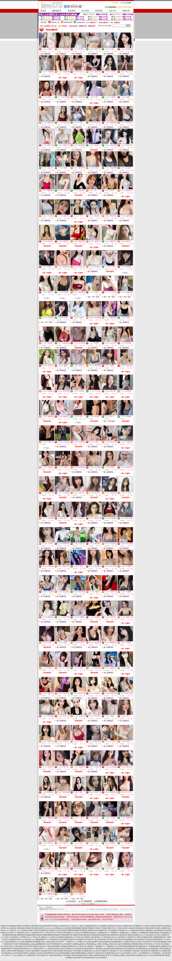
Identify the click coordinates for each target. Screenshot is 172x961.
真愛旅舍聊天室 (67, 935)
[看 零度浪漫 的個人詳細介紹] (78, 465)
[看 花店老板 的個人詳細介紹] (62, 389)
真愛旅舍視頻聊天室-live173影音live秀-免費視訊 (77, 946)
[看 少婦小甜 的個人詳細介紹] (93, 765)
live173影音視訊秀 (51, 939)
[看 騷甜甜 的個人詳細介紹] (62, 239)
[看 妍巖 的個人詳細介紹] (93, 166)
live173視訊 (71, 926)
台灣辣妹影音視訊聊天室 (20, 948)
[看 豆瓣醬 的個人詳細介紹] (78, 615)
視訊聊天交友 (53, 930)
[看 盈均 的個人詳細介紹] (78, 415)
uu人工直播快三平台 (80, 942)
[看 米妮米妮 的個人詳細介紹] (78, 867)
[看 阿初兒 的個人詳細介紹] (46, 666)
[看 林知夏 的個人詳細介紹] (125, 341)
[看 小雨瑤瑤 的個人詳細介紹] (62, 189)
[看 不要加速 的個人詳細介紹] (62, 867)
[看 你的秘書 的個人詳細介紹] (46, 714)
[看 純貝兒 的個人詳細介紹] (78, 364)
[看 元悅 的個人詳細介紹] (109, 47)
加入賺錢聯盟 (86, 901)
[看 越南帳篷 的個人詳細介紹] (46, 189)
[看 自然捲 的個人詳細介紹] (125, 166)
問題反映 (126, 11)
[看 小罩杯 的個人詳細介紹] (109, 265)
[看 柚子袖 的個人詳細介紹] (62, 765)
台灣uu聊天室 (101, 939)
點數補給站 (56, 11)
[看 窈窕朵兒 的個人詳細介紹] (125, 465)
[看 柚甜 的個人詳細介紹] (109, 189)
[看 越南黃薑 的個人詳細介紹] (62, 341)
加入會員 (85, 11)
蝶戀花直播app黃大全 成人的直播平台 (119, 953)
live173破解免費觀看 (38, 939)
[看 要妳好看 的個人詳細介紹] (93, 516)
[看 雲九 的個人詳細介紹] (93, 95)
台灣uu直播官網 (78, 939)
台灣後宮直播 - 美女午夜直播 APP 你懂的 (40, 955)
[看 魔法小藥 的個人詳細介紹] (62, 564)
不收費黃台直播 (128, 942)
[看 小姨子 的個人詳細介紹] (93, 440)
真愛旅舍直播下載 (156, 933)
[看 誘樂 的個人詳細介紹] (93, 341)
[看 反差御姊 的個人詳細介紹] (109, 765)
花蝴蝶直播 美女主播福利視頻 (161, 951)
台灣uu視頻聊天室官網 (65, 939)
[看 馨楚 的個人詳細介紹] (109, 364)
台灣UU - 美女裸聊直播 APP (141, 953)
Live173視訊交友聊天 (121, 928)
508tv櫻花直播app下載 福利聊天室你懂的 (14, 953)
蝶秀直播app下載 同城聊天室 (73, 951)
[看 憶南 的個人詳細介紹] (125, 316)
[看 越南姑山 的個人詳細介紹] (46, 615)
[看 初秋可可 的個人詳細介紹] (125, 143)
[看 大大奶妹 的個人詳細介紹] (109, 290)
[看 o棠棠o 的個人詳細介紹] (109, 816)
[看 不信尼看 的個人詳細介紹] (109, 542)
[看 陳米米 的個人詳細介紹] (62, 841)
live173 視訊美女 (11, 930)
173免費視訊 (133, 933)
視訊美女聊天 (112, 926)
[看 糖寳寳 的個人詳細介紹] (46, 290)
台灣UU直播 (147, 944)
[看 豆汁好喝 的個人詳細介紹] (109, 564)
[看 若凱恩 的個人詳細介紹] (46, 341)
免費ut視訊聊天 (39, 928)
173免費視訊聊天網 (89, 926)
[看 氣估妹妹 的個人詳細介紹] (62, 590)
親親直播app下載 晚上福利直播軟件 (28, 951)
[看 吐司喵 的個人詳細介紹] (93, 714)
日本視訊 (98, 928)
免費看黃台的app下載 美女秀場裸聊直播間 (150, 955)
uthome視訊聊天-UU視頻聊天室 (124, 937)
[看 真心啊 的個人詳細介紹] (109, 389)
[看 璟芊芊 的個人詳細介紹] (62, 892)
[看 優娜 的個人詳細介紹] (93, 590)
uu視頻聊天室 (101, 930)
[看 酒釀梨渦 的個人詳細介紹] (46, 816)
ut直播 (52, 942)
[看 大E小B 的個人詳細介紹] (125, 790)
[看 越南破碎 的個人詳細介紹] (109, 316)
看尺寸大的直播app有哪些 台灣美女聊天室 (122, 955)
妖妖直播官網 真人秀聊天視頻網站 (52, 951)
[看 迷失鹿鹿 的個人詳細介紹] (78, 590)
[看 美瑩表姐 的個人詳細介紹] (46, 564)
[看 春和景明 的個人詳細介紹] (125, 841)
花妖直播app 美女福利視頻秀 (105, 948)
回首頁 (43, 11)
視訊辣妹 (55, 926)
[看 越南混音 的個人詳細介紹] (78, 95)
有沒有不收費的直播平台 (54, 944)
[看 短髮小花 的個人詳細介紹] (46, 440)
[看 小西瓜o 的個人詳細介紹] (46, 542)
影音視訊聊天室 (46, 926)
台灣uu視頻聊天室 (113, 930)
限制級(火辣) (55, 22)
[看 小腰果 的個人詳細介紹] (109, 95)
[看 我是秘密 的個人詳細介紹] (109, 166)
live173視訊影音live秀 (20, 933)
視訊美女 (142, 930)
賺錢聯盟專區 (102, 901)
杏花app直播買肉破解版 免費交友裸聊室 (67, 953)
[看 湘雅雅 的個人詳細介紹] (125, 415)
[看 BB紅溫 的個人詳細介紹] (93, 121)
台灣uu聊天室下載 (90, 939)
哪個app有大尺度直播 (74, 948)
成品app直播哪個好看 (38, 944)
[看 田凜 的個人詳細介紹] (125, 740)
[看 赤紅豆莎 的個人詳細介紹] (125, 765)
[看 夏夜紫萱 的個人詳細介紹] (109, 790)
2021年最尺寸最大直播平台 (143, 942)
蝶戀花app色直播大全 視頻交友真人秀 (93, 953)
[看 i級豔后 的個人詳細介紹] (78, 892)
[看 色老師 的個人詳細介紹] (93, 265)
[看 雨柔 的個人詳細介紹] (125, 867)
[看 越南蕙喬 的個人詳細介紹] (109, 121)
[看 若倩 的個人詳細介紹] (93, 290)
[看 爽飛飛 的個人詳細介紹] (93, 542)
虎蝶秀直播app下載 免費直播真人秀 (149, 948)
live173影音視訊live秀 (35, 933)
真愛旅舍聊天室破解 (23, 935)
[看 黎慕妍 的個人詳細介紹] (93, 867)
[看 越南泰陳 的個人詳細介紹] (78, 290)
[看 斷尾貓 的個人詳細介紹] (125, 265)
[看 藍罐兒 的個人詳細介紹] (93, 143)
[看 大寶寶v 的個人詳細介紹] (125, 564)
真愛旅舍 (84, 930)
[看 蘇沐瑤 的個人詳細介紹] (78, 189)
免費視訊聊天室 (35, 926)
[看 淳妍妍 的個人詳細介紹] (62, 740)
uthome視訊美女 (11, 928)
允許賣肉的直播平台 (88, 948)
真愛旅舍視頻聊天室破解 (39, 935)
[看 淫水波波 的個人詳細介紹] (78, 341)
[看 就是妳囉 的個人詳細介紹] (62, 70)
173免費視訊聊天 (143, 933)
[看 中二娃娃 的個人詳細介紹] (62, 666)
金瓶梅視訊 (149, 930)
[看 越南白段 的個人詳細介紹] (109, 590)
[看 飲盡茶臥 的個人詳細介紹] (109, 691)
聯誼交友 (93, 933)
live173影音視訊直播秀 (8, 942)
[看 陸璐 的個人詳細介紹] (125, 95)
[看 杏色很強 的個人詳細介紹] (93, 564)
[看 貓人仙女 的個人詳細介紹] (125, 70)
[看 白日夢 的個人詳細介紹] (78, 641)
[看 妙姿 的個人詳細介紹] (93, 816)
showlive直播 (20, 942)
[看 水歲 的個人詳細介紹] (62, 316)
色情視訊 (168, 930)
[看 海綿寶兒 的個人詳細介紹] (78, 714)
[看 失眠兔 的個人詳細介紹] (125, 641)
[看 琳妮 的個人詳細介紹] (46, 265)
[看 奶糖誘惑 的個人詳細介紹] (109, 516)
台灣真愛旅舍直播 (137, 944)
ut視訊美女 (131, 928)
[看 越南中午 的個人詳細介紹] (93, 239)
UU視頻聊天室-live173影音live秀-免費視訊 (33, 937)
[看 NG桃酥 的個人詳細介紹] (46, 316)
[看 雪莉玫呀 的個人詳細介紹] (46, 740)
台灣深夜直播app (90, 944)
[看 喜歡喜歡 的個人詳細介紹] (125, 364)
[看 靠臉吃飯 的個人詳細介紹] (109, 491)
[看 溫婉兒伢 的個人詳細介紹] (78, 765)
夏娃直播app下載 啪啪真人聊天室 (65, 955)
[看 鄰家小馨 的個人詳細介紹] (46, 143)
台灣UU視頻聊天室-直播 (12, 939)
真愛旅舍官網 (5, 926)
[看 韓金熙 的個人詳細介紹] (93, 415)
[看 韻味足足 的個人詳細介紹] (46, 765)
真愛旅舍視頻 (96, 935)
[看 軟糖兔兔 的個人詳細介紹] (62, 542)
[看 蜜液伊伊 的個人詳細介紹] (62, 816)
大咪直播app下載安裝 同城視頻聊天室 (41, 953)
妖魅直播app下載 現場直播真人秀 (126, 948)
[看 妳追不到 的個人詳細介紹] (93, 364)
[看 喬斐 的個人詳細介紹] (109, 714)
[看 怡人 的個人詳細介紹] (109, 415)
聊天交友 (120, 926)
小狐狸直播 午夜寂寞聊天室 (141, 951)
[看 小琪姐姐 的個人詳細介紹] (62, 440)
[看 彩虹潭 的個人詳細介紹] (46, 166)
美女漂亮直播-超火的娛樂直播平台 (111, 942)
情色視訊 (4, 933)
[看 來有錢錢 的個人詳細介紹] (62, 95)
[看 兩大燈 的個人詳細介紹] (78, 491)
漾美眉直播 (36, 942)
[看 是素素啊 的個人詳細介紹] (78, 440)
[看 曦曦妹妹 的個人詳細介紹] (109, 641)
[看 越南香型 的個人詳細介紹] (93, 47)
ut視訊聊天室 (63, 926)
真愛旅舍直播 (105, 935)
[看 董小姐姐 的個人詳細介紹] (125, 516)
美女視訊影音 (62, 930)
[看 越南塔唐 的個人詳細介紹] (62, 265)
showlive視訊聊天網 (66, 928)
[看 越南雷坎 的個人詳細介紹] (62, 415)
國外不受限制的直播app (23, 944)
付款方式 (112, 11)
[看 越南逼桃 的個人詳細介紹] (125, 214)
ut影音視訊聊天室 (159, 930)
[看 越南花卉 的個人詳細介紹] (125, 189)
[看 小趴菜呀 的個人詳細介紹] (46, 214)
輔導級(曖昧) (68, 22)
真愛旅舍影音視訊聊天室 (25, 928)
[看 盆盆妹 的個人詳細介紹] (46, 47)
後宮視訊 (122, 930)
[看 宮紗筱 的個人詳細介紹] (109, 615)
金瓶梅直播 (28, 942)
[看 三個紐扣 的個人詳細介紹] (125, 440)
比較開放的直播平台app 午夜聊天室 (95, 957)
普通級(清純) (81, 22)
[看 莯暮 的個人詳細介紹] (78, 666)
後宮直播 (159, 939)
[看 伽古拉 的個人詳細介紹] (125, 239)
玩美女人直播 (45, 942)
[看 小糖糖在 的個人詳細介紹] (46, 70)
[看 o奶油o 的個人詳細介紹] (62, 465)
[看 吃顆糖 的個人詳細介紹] (78, 516)
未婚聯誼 (85, 928)
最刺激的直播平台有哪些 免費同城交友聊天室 (92, 955)
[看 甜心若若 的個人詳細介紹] (46, 491)
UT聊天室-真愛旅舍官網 (144, 937)
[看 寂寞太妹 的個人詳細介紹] (78, 691)
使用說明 (99, 11)
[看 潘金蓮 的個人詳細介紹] (93, 214)
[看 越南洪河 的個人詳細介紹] (109, 239)
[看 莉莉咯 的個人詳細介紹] (46, 239)
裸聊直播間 (77, 928)
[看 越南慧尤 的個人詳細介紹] (46, 691)
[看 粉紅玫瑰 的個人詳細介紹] (109, 440)
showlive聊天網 (55, 928)
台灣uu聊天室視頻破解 (124, 939)
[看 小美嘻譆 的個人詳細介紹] (62, 491)
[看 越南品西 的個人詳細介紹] (46, 121)
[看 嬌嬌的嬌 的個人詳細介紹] (125, 290)
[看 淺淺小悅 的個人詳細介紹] (62, 143)
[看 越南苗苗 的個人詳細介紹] (78, 239)
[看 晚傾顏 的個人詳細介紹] (62, 290)
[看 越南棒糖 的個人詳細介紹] (125, 816)
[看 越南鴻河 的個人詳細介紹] (93, 70)
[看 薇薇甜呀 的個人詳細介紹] (62, 121)
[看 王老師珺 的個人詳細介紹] (46, 590)
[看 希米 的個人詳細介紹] (78, 841)
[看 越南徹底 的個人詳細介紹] (93, 641)
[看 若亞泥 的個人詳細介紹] (46, 841)
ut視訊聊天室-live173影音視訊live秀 (102, 937)
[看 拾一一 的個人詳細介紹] (93, 189)
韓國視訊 (91, 928)
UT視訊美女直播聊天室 (40, 930)
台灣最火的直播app (103, 944)
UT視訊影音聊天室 (107, 928)
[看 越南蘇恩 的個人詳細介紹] (46, 415)
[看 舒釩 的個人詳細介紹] (125, 666)
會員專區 (72, 11)
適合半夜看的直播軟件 (160, 942)
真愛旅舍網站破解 (10, 935)
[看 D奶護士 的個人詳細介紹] (93, 691)
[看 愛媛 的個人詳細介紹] (62, 364)
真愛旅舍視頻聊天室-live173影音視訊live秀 (142, 935)
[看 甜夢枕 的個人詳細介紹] (109, 841)
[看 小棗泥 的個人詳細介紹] (78, 816)
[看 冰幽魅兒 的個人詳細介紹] (46, 389)
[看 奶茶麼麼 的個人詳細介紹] (62, 790)
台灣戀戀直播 (125, 944)
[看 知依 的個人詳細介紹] (46, 641)
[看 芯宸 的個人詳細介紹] (78, 740)
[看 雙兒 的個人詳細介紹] (46, 95)
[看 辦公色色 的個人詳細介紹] (125, 691)
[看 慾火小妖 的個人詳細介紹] (62, 714)
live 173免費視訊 (112, 933)
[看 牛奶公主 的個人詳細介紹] (46, 364)
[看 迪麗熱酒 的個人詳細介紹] (125, 47)
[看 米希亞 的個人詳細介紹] (93, 491)
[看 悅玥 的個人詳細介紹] (78, 121)
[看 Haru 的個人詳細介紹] (93, 841)
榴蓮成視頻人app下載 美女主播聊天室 (96, 951)
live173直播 (79, 926)
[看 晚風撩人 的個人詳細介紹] (78, 47)
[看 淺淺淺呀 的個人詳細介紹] (109, 143)
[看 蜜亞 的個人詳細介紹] (62, 516)
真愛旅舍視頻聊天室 (17, 926)
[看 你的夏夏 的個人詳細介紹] (93, 316)
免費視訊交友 (127, 926)
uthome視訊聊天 (102, 926)
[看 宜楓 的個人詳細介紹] (78, 316)
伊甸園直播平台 (138, 926)
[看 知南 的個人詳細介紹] (109, 867)
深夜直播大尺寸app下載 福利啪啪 (120, 951)
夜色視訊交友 (140, 928)
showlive (47, 928)
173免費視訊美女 (123, 933)
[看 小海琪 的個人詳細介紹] (125, 491)
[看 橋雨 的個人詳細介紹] (62, 166)
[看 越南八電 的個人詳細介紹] (125, 615)
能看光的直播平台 (93, 942)
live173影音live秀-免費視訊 (86, 904)
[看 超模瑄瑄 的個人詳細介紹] (46, 867)
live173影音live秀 (48, 933)
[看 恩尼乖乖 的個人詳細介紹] (125, 121)
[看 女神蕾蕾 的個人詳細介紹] (46, 516)
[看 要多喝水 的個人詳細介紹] (109, 214)
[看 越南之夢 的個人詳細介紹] (78, 265)
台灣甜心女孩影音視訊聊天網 (153, 926)
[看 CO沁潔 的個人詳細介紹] (93, 389)
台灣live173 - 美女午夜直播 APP (15, 955)
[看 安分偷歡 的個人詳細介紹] (93, 465)
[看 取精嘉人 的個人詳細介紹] (46, 790)
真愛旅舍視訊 (86, 935)
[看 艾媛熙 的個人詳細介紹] (46, 465)
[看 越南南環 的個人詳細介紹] (93, 666)
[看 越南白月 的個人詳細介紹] (109, 666)
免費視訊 (27, 926)
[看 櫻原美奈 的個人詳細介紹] (62, 691)
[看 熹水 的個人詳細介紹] (78, 564)
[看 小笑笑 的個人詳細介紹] (109, 70)
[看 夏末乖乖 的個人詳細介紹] (78, 166)
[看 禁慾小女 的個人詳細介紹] (93, 790)
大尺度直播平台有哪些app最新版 (74, 944)
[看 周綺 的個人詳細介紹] (109, 465)
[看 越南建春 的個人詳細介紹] (78, 143)
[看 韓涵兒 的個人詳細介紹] (125, 389)
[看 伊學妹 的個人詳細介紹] (78, 389)
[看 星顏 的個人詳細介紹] (62, 641)
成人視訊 (10, 933)
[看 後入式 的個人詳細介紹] (78, 70)
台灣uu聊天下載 (111, 939)
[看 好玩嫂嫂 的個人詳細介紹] (125, 542)
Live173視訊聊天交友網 (24, 930)
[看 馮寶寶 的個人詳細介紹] (93, 615)
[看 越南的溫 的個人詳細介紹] (62, 47)
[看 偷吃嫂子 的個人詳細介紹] (93, 740)
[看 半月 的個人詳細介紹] (78, 214)
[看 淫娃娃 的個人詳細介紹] (78, 542)
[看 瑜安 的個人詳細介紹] (78, 790)
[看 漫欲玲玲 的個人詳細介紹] (62, 214)
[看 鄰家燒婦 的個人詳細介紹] (46, 892)
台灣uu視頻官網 (150, 939)
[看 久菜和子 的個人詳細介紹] (109, 740)
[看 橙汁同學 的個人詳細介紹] (62, 615)
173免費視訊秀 (101, 933)
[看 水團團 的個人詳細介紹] (125, 590)
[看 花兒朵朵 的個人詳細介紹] (109, 341)
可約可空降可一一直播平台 (64, 942)
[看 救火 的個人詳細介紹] (125, 714)
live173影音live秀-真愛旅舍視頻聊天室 (59, 937)
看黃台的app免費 (115, 944)
